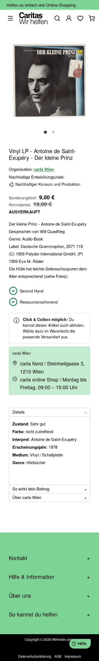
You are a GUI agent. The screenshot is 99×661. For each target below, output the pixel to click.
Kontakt (49, 557)
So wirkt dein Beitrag (30, 489)
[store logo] (33, 18)
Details (18, 412)
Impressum (73, 656)
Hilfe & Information (49, 576)
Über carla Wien (26, 497)
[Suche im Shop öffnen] (57, 18)
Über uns (49, 595)
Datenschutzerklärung (34, 656)
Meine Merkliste (80, 18)
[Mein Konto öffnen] (68, 18)
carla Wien (44, 169)
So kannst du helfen (49, 614)
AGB (57, 656)
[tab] (49, 412)
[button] (45, 135)
